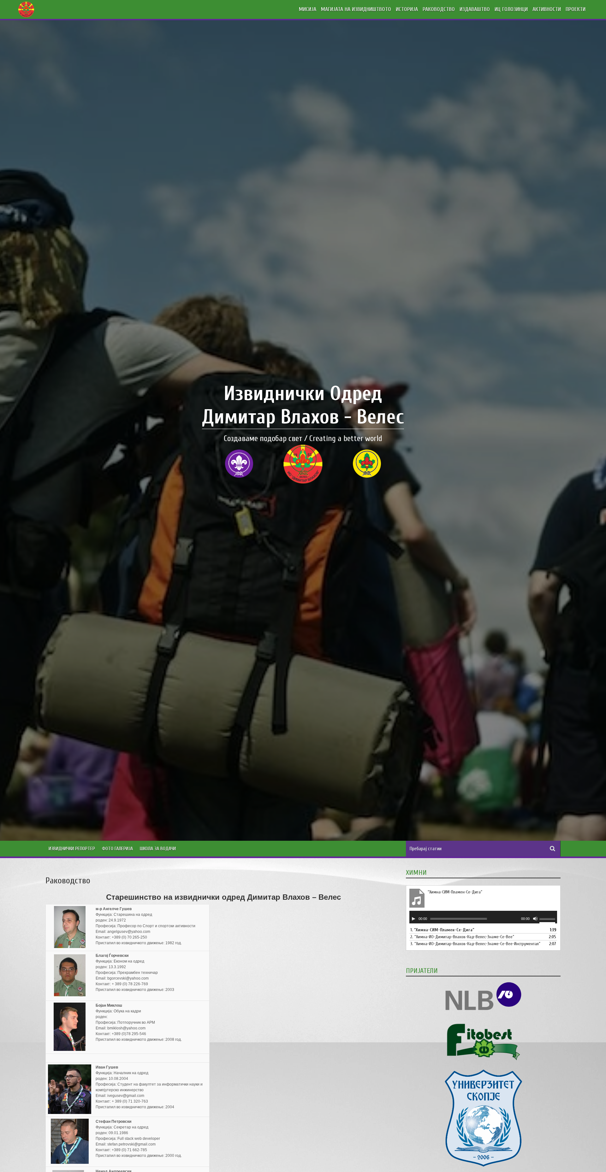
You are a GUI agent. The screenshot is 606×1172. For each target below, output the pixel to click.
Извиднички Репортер (72, 848)
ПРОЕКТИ (575, 9)
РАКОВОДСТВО (439, 9)
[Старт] (413, 918)
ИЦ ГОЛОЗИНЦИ (511, 9)
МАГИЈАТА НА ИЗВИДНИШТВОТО (356, 9)
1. (442, 930)
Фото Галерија (117, 848)
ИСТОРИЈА (407, 9)
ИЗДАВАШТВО (475, 9)
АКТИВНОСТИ (546, 9)
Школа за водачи (158, 848)
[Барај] (553, 849)
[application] (483, 917)
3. (475, 943)
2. (462, 936)
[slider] (548, 919)
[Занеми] (535, 918)
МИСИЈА (307, 9)
